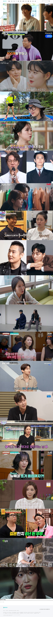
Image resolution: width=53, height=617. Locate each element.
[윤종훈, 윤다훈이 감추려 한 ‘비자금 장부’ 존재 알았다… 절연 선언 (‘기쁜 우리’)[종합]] (26, 420)
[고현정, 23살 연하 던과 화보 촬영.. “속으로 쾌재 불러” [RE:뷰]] (26, 331)
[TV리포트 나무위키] (46, 609)
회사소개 (4, 610)
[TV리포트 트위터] (42, 609)
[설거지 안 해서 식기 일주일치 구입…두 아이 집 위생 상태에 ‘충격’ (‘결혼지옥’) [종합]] (26, 150)
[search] (49, 1)
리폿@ (9, 1)
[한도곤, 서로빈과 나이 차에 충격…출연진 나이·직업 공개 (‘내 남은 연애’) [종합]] (26, 91)
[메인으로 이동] (5, 1)
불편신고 (18, 610)
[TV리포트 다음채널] (44, 609)
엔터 (30, 1)
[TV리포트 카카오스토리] (47, 609)
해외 (20, 1)
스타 (11, 1)
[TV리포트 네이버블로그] (49, 609)
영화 (18, 1)
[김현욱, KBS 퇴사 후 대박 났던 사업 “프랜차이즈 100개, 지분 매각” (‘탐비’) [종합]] (26, 60)
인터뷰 (23, 1)
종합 (28, 1)
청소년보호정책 (14, 610)
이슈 (26, 1)
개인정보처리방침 (11, 610)
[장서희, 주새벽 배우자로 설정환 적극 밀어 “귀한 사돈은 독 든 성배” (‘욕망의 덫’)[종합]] (26, 508)
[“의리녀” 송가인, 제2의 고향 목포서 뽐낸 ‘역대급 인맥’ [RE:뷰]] (26, 450)
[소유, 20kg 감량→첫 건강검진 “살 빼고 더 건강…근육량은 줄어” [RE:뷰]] (26, 304)
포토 (35, 1)
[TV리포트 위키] (45, 609)
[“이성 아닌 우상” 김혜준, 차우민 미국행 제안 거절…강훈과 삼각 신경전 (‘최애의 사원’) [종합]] (26, 210)
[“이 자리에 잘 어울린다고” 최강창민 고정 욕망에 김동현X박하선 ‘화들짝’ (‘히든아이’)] (26, 391)
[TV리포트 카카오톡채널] (48, 609)
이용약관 (7, 610)
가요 (14, 1)
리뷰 (33, 1)
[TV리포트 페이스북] (43, 609)
